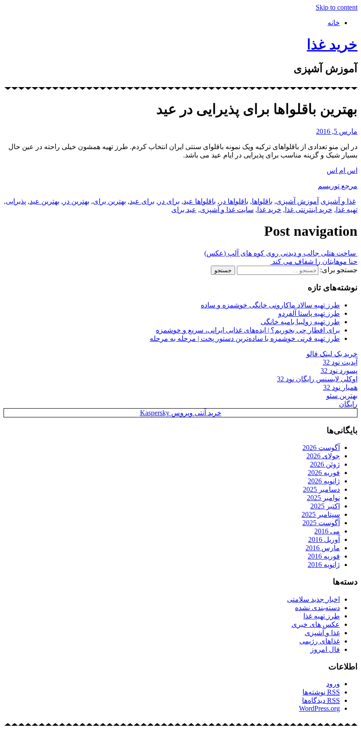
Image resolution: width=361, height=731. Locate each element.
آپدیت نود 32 (340, 362)
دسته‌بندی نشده (317, 607)
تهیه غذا (346, 209)
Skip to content (336, 7)
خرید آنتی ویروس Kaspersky (180, 413)
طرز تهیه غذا (321, 616)
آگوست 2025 (321, 522)
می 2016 (327, 531)
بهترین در (76, 201)
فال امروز (325, 649)
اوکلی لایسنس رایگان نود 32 (317, 379)
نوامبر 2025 (323, 497)
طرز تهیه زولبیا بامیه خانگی (300, 321)
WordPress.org (319, 708)
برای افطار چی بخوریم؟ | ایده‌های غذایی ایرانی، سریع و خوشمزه (248, 330)
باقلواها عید (199, 201)
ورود (333, 683)
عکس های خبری (315, 624)
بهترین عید (44, 201)
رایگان (348, 404)
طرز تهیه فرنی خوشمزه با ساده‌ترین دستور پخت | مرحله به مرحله (245, 338)
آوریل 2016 (324, 539)
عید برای (183, 209)
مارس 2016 (323, 548)
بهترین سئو (341, 395)
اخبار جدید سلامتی (313, 599)
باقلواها (262, 201)
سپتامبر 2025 (321, 514)
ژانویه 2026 (324, 481)
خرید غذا (332, 44)
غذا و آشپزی (338, 201)
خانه (334, 22)
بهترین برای (109, 201)
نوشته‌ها (321, 692)
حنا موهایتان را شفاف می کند (313, 261)
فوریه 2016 (324, 556)
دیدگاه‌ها (321, 700)
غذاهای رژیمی (319, 641)
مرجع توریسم (337, 186)
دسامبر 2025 (321, 489)
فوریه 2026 (324, 472)
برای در (169, 201)
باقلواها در (233, 201)
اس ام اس (342, 170)
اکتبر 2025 (325, 506)
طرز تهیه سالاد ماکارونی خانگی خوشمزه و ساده (270, 305)
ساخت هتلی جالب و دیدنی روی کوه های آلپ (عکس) (280, 253)
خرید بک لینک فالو (331, 354)
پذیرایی (16, 201)
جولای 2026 (323, 456)
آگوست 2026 (321, 447)
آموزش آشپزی (297, 201)
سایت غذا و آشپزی (227, 209)
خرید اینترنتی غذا (308, 209)
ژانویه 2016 (324, 564)
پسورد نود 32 (338, 370)
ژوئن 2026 (325, 464)
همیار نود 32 (340, 387)
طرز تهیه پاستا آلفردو (309, 313)
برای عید (142, 201)
